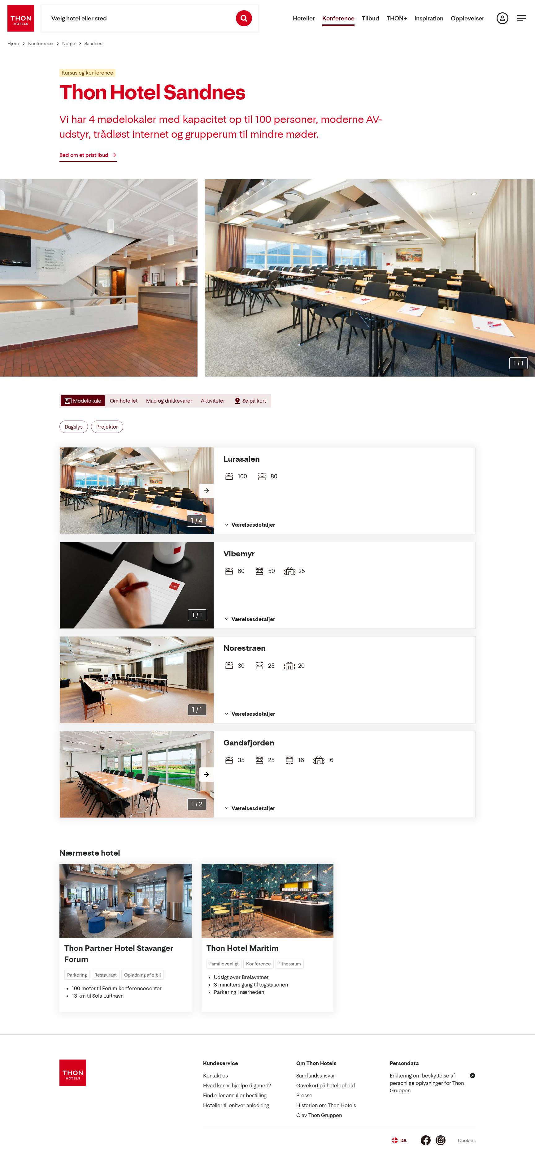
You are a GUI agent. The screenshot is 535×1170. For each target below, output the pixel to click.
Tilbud (370, 18)
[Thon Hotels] (20, 18)
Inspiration (429, 18)
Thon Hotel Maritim (243, 948)
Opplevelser (467, 18)
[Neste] (206, 491)
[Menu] (522, 18)
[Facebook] (426, 1140)
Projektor (107, 427)
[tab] (82, 401)
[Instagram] (441, 1140)
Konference (338, 18)
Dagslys (74, 427)
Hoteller (304, 18)
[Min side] (502, 18)
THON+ (397, 18)
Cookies (467, 1140)
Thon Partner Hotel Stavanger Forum (118, 954)
